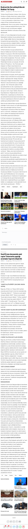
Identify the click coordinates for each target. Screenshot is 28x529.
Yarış (3, 189)
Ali (2, 475)
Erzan (6, 475)
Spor (21, 186)
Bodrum (8, 186)
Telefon (20, 475)
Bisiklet (3, 186)
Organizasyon (15, 186)
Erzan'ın (11, 475)
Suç (16, 475)
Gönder (5, 244)
